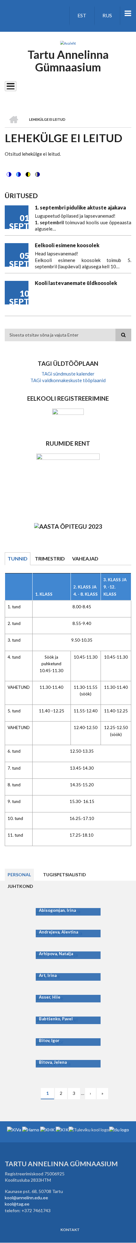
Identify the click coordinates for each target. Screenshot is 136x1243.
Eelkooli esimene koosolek (67, 245)
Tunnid (18, 558)
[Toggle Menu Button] (10, 86)
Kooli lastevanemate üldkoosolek (76, 283)
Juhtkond (20, 886)
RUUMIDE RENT (68, 443)
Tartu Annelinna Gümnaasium (68, 60)
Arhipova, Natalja (56, 953)
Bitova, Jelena (53, 1062)
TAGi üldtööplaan (68, 363)
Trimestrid (50, 558)
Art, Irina (48, 975)
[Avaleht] (68, 43)
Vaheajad (85, 558)
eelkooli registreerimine (68, 398)
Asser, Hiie (49, 997)
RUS (107, 15)
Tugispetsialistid (64, 874)
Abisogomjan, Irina (57, 910)
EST (81, 15)
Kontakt (70, 1230)
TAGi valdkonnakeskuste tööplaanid (68, 380)
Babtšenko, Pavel (56, 1018)
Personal (19, 874)
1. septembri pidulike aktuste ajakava (80, 207)
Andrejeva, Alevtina (58, 931)
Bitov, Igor (49, 1040)
